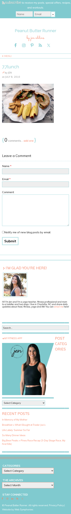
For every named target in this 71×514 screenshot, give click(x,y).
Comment (8, 192)
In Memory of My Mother (14, 419)
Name (6, 166)
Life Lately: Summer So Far (16, 430)
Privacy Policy (56, 505)
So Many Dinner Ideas (14, 435)
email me (58, 306)
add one (29, 140)
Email (6, 179)
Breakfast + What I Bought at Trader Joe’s (23, 424)
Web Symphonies (23, 509)
